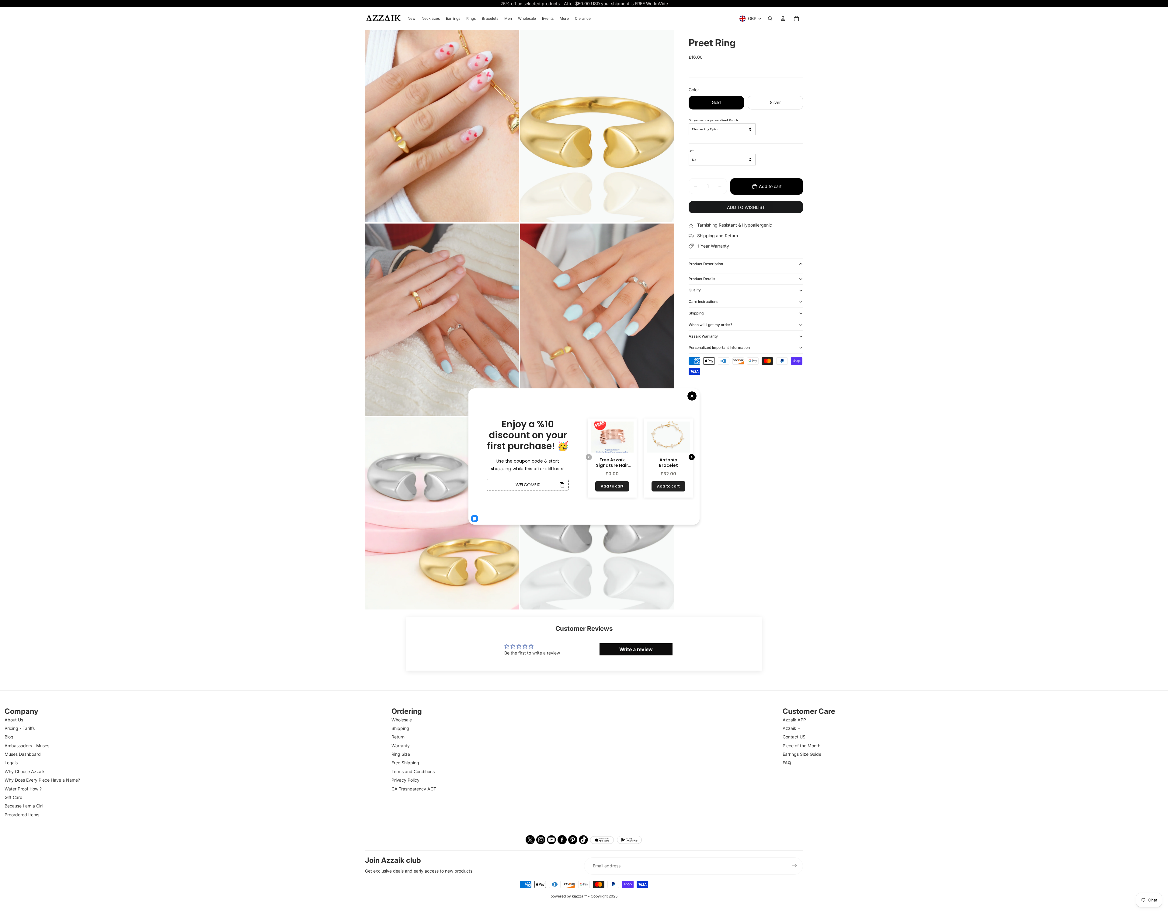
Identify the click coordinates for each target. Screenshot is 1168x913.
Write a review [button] (636, 649)
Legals (11, 762)
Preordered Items (22, 814)
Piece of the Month (801, 745)
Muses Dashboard (23, 754)
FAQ (787, 762)
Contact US (794, 736)
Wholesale (401, 719)
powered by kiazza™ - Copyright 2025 (584, 896)
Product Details (702, 278)
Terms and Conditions (413, 771)
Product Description (706, 264)
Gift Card (14, 797)
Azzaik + (791, 728)
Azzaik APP (794, 719)
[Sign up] (794, 866)
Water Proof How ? (23, 788)
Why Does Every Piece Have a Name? (42, 780)
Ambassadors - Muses (27, 745)
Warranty (400, 745)
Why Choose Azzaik (25, 771)
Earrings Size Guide (802, 754)
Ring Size (400, 754)
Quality (695, 290)
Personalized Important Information (719, 347)
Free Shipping (405, 762)
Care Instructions (703, 301)
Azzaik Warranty (703, 336)
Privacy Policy (405, 780)
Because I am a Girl (24, 805)
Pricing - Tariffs (20, 728)
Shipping (696, 313)
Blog (9, 736)
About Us (14, 719)
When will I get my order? (710, 324)
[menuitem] (411, 18)
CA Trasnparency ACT (413, 788)
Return (398, 736)
